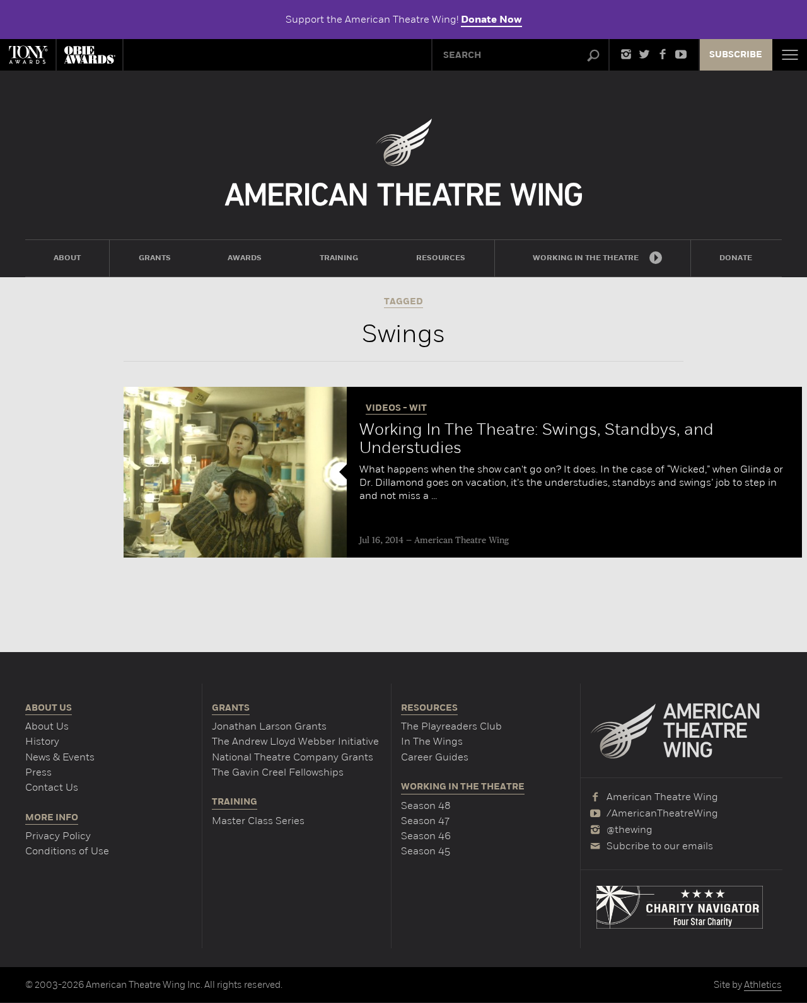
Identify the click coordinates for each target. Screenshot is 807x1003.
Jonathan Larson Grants (269, 726)
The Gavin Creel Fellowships (278, 772)
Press (38, 772)
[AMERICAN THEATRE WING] (404, 162)
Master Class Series (258, 821)
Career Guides (434, 757)
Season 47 (425, 821)
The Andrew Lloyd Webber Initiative (295, 741)
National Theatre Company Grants (292, 757)
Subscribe (735, 54)
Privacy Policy (58, 836)
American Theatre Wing (461, 540)
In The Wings (432, 741)
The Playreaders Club (451, 726)
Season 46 (426, 836)
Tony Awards (27, 55)
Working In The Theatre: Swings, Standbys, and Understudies (536, 438)
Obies (89, 55)
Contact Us (51, 787)
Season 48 (426, 805)
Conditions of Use (67, 851)
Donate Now (491, 19)
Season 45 (425, 851)
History (42, 741)
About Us (47, 726)
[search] (593, 56)
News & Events (60, 757)
